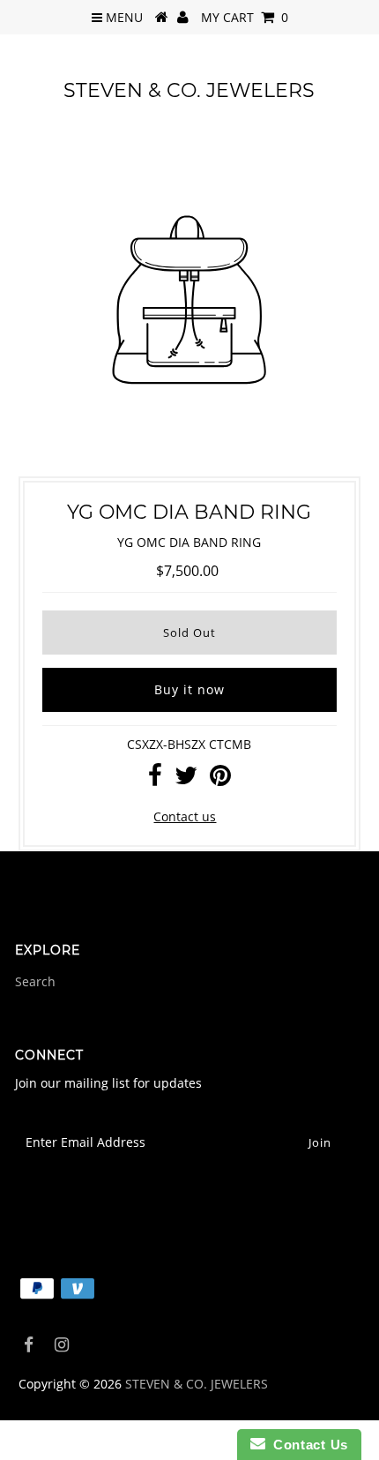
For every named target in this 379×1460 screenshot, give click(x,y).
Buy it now (189, 689)
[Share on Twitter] (186, 779)
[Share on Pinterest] (220, 779)
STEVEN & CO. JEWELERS (189, 90)
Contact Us (306, 1444)
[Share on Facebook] (155, 779)
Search (35, 981)
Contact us (184, 816)
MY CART (244, 17)
